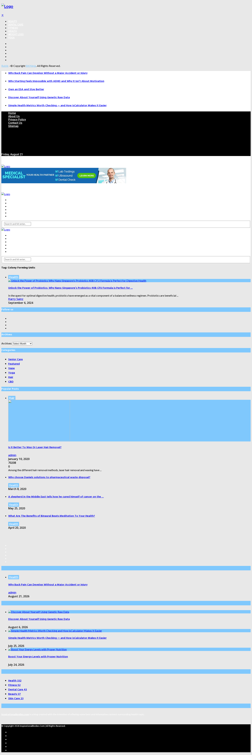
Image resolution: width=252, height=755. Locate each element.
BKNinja (31, 65)
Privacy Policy (17, 119)
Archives (6, 343)
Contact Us (15, 122)
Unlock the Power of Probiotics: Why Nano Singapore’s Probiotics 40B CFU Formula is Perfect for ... (70, 288)
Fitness (13, 28)
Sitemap (13, 126)
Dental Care (15, 24)
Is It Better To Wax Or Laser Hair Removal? (35, 447)
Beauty (12, 21)
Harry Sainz (15, 299)
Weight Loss (16, 34)
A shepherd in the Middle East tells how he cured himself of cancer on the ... (56, 497)
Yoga (11, 37)
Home (12, 113)
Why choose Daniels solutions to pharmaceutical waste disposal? (49, 477)
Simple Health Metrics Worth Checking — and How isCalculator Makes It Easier (57, 105)
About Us (14, 116)
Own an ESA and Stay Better (26, 89)
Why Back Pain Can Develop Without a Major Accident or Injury (47, 73)
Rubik (4, 65)
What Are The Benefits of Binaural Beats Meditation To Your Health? (51, 516)
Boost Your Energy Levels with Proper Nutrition (38, 657)
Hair (12, 398)
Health (12, 31)
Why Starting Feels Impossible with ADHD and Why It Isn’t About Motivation (56, 81)
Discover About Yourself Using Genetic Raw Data (39, 97)
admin (12, 455)
